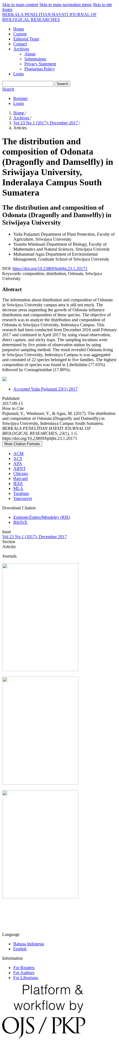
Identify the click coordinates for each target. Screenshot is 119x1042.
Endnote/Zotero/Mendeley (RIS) (41, 517)
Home (18, 29)
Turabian (21, 493)
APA (17, 463)
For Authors (23, 972)
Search (62, 84)
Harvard (20, 478)
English (20, 948)
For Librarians (25, 977)
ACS (17, 458)
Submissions (35, 59)
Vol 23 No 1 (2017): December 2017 (46, 122)
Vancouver (22, 498)
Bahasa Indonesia (28, 943)
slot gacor (10, 925)
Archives (21, 49)
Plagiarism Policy (39, 68)
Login (18, 73)
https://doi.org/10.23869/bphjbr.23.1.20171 (49, 268)
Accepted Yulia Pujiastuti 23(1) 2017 (45, 389)
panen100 (10, 915)
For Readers (24, 967)
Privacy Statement (40, 63)
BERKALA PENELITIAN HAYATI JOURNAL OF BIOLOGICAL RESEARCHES (49, 17)
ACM (18, 453)
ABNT (19, 468)
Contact (20, 44)
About (29, 54)
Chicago (20, 473)
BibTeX (20, 522)
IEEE (18, 483)
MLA (18, 488)
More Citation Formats (22, 444)
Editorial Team (26, 39)
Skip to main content (20, 4)
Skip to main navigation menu (65, 4)
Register (20, 98)
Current (20, 34)
